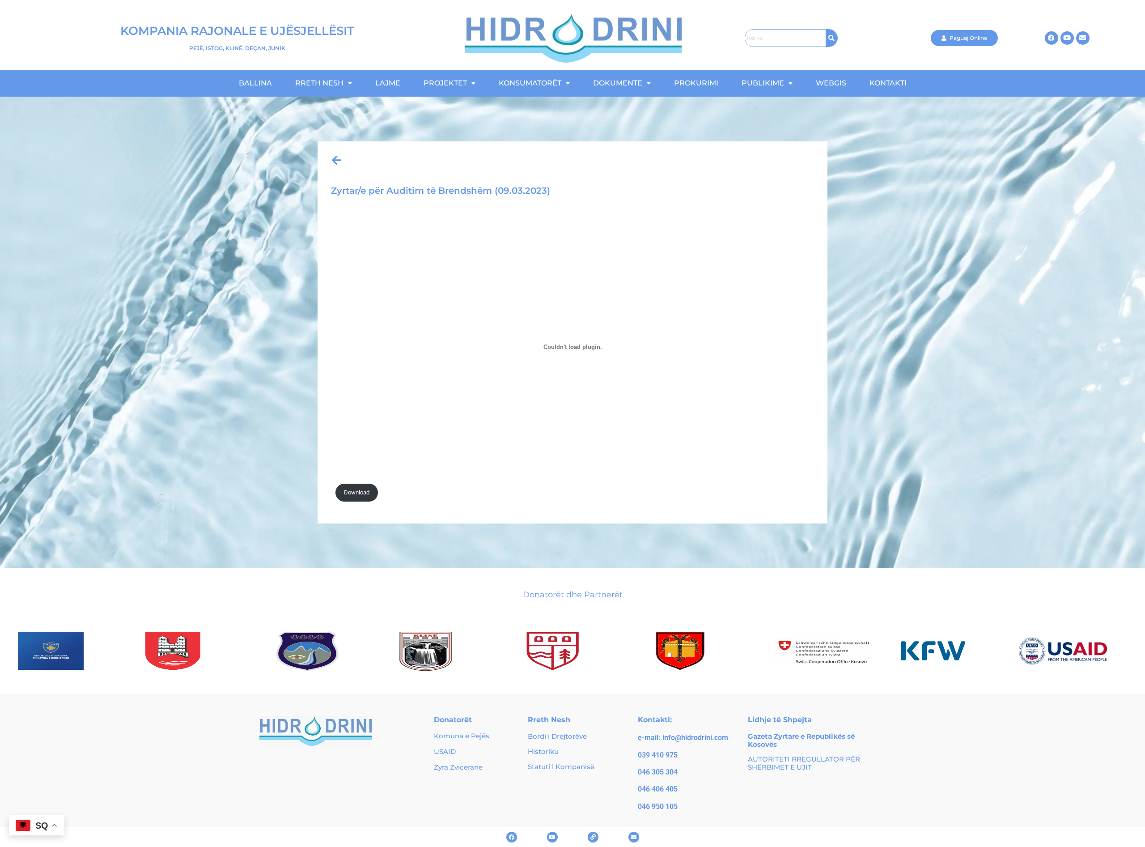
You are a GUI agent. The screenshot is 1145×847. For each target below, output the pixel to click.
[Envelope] (1083, 38)
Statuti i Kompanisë (561, 766)
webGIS (831, 83)
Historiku (543, 751)
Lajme (387, 83)
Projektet (445, 83)
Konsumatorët (530, 83)
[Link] (593, 837)
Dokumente (617, 83)
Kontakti (888, 83)
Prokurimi (696, 83)
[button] (323, 83)
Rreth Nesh (319, 83)
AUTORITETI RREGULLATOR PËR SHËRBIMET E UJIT (804, 763)
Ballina (255, 83)
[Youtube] (1067, 38)
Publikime (763, 83)
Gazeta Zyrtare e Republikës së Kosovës (801, 740)
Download (356, 492)
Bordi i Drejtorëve (557, 736)
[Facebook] (1051, 38)
